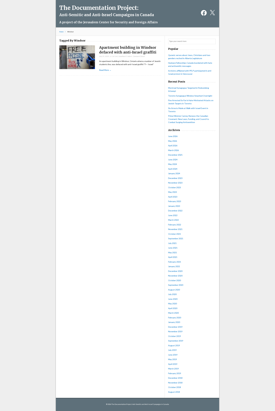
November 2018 (175, 382)
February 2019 (174, 373)
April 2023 (172, 196)
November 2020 (175, 275)
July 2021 (172, 243)
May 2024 (172, 164)
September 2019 (175, 340)
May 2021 (172, 252)
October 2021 (174, 234)
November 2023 (175, 182)
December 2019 (175, 327)
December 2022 (175, 210)
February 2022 (174, 224)
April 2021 (172, 257)
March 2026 (173, 150)
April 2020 (172, 308)
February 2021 (174, 262)
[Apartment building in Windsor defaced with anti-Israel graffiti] (77, 57)
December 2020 (175, 271)
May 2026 (172, 141)
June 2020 (172, 299)
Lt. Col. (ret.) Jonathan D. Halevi (121, 56)
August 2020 (174, 289)
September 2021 (175, 238)
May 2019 (172, 359)
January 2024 (174, 173)
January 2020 (174, 322)
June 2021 (172, 248)
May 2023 (172, 192)
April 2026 (172, 145)
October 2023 (174, 187)
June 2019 (172, 355)
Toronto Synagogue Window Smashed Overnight (190, 96)
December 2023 (175, 178)
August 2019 (174, 345)
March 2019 (173, 368)
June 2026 (172, 136)
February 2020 (174, 317)
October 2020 (174, 280)
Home (61, 32)
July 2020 (172, 294)
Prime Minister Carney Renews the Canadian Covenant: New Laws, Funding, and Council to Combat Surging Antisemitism (188, 119)
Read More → (105, 70)
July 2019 (172, 350)
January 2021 (174, 266)
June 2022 (172, 215)
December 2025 (175, 155)
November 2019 (175, 331)
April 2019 (172, 364)
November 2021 (175, 229)
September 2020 (175, 285)
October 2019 (174, 336)
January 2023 (174, 206)
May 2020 (172, 303)
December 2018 (175, 378)
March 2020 (173, 313)
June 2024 (172, 159)
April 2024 (172, 169)
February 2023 (174, 201)
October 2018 (174, 387)
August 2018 (174, 392)
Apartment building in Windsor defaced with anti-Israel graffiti (127, 49)
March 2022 (173, 220)
